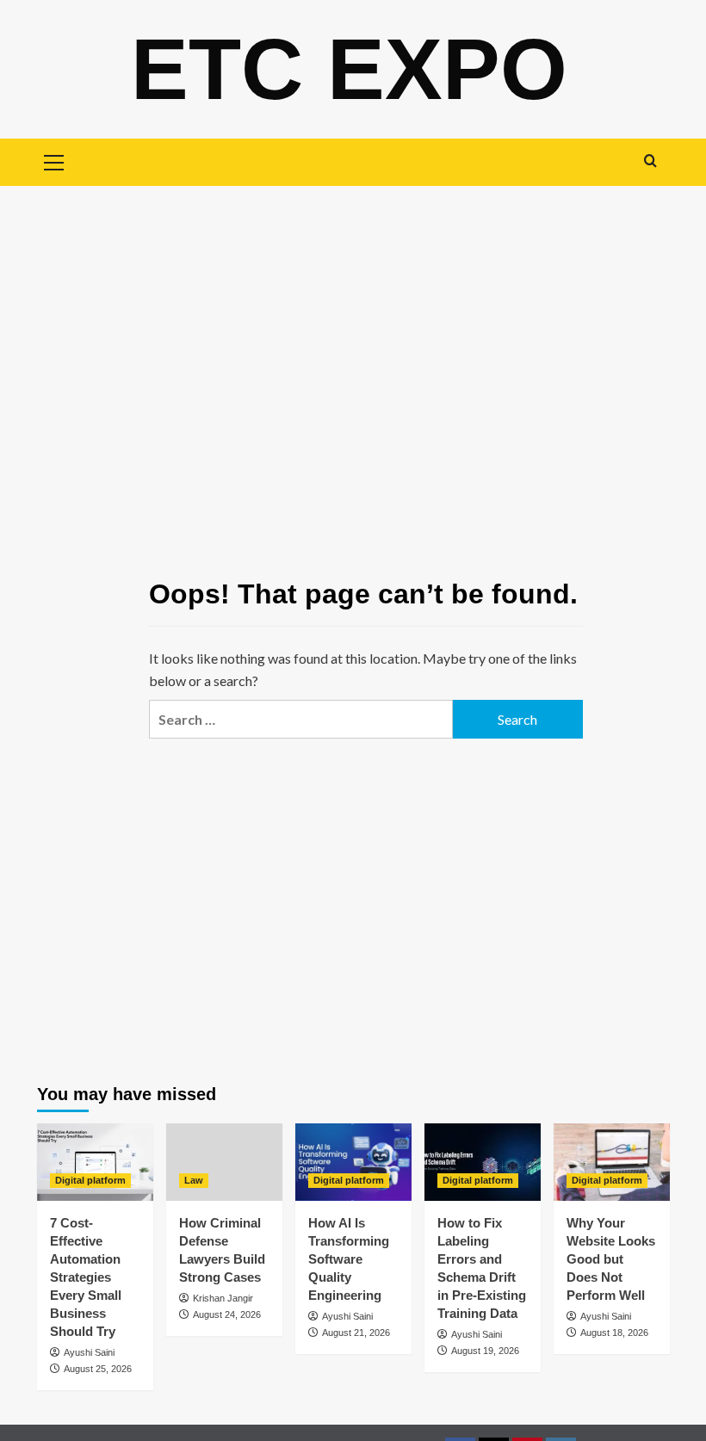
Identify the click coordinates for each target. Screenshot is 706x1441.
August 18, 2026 (614, 1332)
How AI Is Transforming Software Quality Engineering (348, 1258)
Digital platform (90, 1180)
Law (193, 1180)
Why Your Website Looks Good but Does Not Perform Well (611, 1258)
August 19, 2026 (485, 1350)
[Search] (650, 160)
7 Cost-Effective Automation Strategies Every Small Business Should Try (85, 1277)
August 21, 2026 (356, 1332)
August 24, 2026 (227, 1314)
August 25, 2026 (98, 1369)
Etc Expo (349, 69)
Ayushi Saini (89, 1352)
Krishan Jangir (223, 1298)
